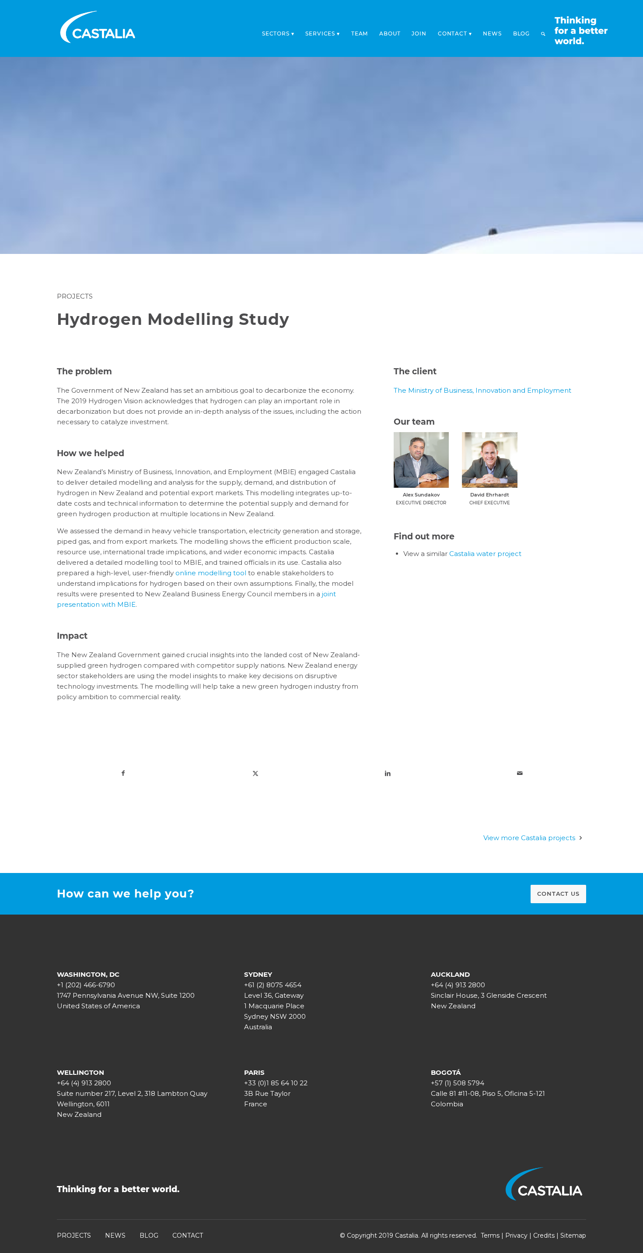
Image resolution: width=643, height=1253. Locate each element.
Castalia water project (485, 553)
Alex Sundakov (421, 494)
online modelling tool (210, 573)
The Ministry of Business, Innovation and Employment (482, 390)
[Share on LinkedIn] (388, 773)
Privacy (516, 1235)
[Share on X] (255, 773)
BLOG (149, 1235)
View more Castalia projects (529, 838)
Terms (490, 1235)
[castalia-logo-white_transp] (98, 28)
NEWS (115, 1235)
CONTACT (187, 1235)
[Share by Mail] (520, 773)
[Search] (543, 33)
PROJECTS (74, 1235)
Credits (544, 1235)
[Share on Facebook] (123, 773)
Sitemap (573, 1235)
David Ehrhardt (489, 494)
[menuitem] (278, 31)
